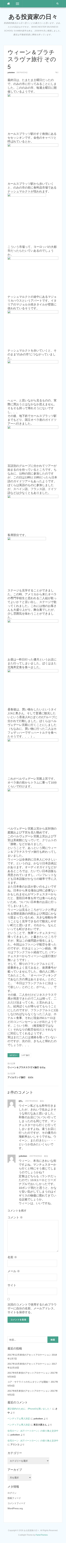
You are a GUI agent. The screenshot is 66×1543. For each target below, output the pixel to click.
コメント (15, 1217)
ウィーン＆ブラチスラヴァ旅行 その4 (26, 1067)
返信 (42, 1101)
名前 (12, 1257)
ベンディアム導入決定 (19, 1418)
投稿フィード (14, 1498)
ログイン (12, 1493)
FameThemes (42, 1535)
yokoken (11, 72)
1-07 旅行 (25, 1055)
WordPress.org (15, 1508)
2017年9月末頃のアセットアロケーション (29, 1373)
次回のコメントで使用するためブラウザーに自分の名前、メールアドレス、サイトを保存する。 (32, 1308)
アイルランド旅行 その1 (20, 1077)
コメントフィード (16, 1503)
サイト (12, 1285)
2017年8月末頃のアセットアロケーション (29, 1391)
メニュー (17, 3)
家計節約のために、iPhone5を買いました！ (30, 1408)
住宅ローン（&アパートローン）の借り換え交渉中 (33, 1430)
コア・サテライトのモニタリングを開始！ (29, 1382)
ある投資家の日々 (33, 16)
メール (14, 1271)
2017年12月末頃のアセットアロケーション (29, 1354)
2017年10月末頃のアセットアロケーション (29, 1364)
